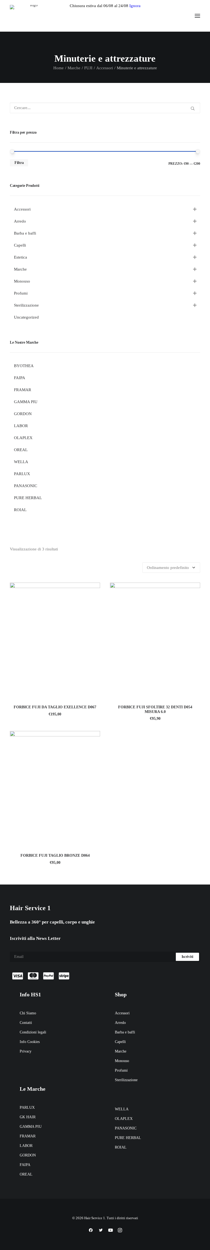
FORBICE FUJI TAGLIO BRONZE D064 (55, 855)
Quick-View (93, 589)
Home (58, 68)
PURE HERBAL (128, 1138)
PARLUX (27, 1107)
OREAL (26, 1174)
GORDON (28, 1155)
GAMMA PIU (31, 1127)
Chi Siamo (28, 1013)
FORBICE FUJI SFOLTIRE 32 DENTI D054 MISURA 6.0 (155, 709)
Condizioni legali (33, 1032)
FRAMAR (28, 1136)
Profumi (121, 1070)
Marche (74, 68)
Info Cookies (30, 1042)
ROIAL (121, 1147)
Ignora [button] (135, 6)
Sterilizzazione (126, 1080)
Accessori (104, 68)
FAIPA (25, 1165)
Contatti (26, 1023)
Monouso (122, 1061)
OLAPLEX (124, 1119)
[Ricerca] (105, 108)
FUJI (88, 68)
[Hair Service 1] (32, 16)
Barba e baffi (125, 1032)
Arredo (120, 1023)
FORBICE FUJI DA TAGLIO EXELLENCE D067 (55, 707)
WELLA (122, 1109)
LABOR (26, 1146)
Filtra (19, 163)
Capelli (120, 1042)
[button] (197, 16)
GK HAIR (28, 1117)
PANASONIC (125, 1128)
